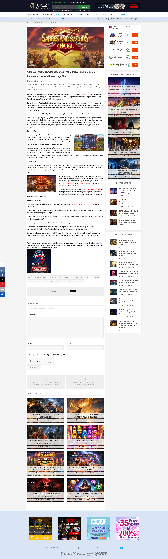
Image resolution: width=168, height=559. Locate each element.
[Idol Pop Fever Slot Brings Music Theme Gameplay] (85, 425)
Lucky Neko (74, 185)
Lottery (112, 15)
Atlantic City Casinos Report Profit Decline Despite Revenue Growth (124, 109)
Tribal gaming (105, 19)
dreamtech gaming (50, 281)
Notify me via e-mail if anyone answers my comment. (49, 354)
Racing (104, 15)
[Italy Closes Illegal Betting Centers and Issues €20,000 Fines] (113, 253)
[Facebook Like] (2, 269)
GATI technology (93, 189)
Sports (95, 15)
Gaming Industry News (85, 84)
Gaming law (96, 19)
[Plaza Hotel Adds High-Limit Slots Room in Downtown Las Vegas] (124, 138)
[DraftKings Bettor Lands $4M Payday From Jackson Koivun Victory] (113, 242)
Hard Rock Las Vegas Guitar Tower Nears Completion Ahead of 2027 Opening (67, 19)
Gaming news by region (130, 19)
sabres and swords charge (37, 277)
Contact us (83, 548)
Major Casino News (116, 19)
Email (69, 343)
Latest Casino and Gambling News (64, 84)
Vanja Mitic (42, 420)
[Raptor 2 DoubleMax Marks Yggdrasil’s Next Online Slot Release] (85, 451)
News (58, 15)
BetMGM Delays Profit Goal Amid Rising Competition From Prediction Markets (128, 312)
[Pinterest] (2, 284)
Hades (89, 183)
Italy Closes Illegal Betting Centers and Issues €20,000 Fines (127, 253)
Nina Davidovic (82, 420)
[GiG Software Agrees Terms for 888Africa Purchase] (124, 158)
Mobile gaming (42, 87)
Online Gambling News (87, 87)
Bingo (88, 15)
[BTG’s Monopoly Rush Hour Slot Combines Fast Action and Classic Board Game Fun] (45, 451)
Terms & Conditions (94, 548)
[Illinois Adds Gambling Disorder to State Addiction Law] (113, 264)
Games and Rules (69, 15)
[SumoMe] (2, 294)
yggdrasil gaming (34, 281)
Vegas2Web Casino (120, 64)
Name (29, 343)
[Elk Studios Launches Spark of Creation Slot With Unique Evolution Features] (85, 398)
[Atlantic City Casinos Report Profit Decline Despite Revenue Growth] (124, 98)
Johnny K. (80, 473)
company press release (82, 204)
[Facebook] (2, 274)
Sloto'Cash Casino (120, 42)
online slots (85, 94)
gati (87, 277)
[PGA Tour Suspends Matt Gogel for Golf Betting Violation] (124, 118)
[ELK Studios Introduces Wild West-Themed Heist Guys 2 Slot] (45, 398)
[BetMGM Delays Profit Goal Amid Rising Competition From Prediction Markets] (113, 312)
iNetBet (120, 57)
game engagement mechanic (59, 277)
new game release (77, 281)
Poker (81, 15)
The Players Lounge (72, 87)
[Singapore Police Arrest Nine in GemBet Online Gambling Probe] (113, 273)
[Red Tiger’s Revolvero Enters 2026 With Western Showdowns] (45, 478)
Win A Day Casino (120, 49)
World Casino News (71, 548)
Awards (32, 84)
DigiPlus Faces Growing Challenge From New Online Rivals (127, 301)
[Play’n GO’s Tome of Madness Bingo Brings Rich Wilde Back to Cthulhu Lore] (85, 478)
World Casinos (33, 15)
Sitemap (115, 548)
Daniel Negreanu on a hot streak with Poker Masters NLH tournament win (84, 383)
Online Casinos (47, 15)
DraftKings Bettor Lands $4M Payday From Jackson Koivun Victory (128, 242)
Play (135, 35)
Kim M (31, 81)
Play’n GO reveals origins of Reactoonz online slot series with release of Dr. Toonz (46, 383)
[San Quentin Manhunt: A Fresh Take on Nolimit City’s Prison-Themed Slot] (45, 425)
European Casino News (56, 87)
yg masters (95, 277)
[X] (2, 279)
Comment (31, 314)
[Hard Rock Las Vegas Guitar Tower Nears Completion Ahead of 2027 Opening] (124, 77)
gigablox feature (77, 277)
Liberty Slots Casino (120, 35)
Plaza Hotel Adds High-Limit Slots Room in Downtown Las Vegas (127, 222)
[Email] (2, 289)
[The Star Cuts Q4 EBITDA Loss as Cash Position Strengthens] (113, 292)
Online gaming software (43, 84)
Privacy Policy (106, 548)
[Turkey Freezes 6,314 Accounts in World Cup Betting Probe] (113, 282)
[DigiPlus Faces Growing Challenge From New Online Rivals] (113, 301)
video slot (72, 176)
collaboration (63, 281)
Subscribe (84, 7)
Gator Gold (83, 183)
